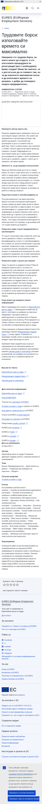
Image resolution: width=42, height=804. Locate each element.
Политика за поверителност (13, 740)
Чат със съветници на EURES (14, 629)
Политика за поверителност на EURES (17, 676)
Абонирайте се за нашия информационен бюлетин (18, 658)
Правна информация (10, 743)
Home (6, 28)
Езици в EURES (8, 669)
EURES (26, 402)
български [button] (27, 8)
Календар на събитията (11, 419)
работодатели (24, 415)
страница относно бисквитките (21, 774)
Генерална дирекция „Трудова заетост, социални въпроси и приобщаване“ (21, 456)
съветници (15, 402)
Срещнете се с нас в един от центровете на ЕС (20, 715)
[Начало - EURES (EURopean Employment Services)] (13, 8)
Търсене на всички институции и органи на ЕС (20, 757)
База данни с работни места (13, 410)
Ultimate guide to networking (12, 381)
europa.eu (21, 695)
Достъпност (6, 615)
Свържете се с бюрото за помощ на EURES (19, 626)
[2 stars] (6, 584)
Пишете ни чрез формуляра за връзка (17, 712)
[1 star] (4, 584)
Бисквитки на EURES (10, 672)
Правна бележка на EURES (13, 679)
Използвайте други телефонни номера (17, 709)
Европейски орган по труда (12, 454)
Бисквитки (6, 746)
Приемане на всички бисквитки (21, 793)
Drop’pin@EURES (9, 398)
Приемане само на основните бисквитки (24, 799)
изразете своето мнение (17, 590)
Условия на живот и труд (11, 406)
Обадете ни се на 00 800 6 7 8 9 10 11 (16, 706)
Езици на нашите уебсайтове (13, 736)
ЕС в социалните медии (11, 726)
